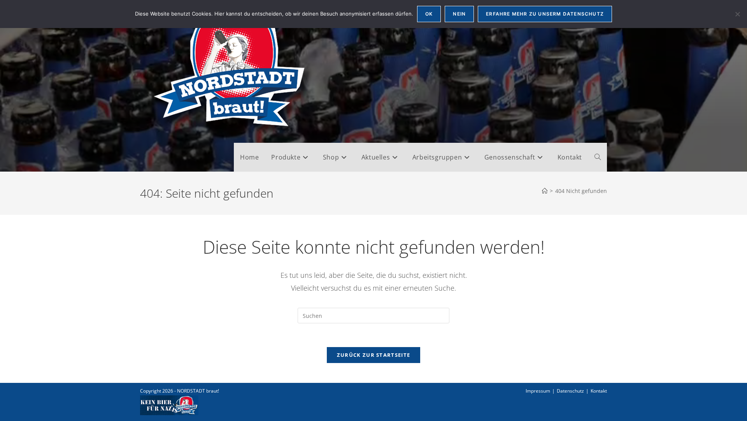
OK (429, 14)
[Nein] (737, 14)
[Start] (544, 191)
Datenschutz (570, 391)
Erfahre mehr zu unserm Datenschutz (545, 14)
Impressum (538, 391)
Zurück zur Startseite (373, 354)
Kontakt (599, 391)
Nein (459, 14)
